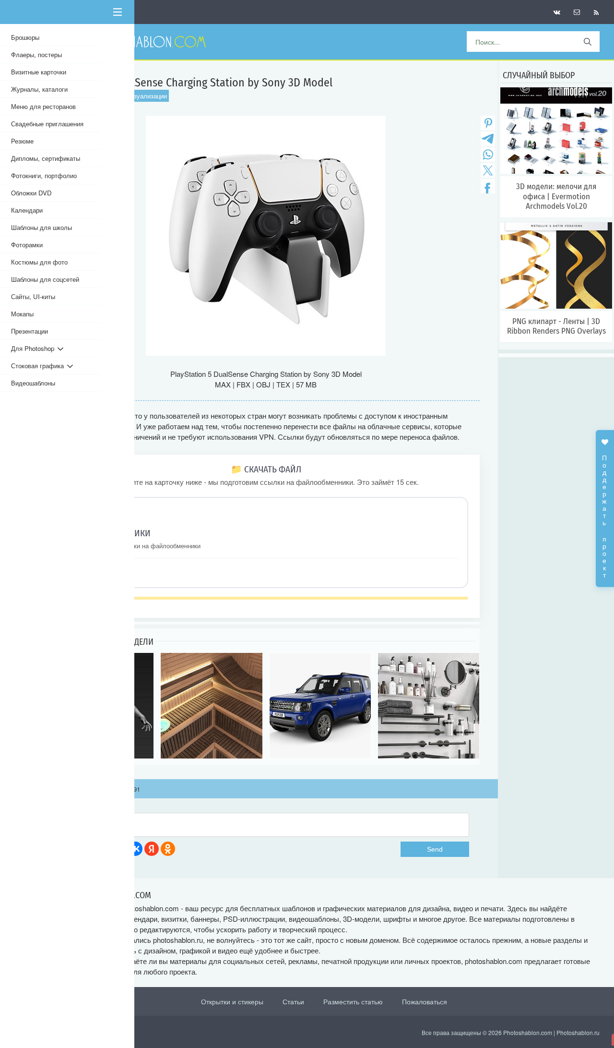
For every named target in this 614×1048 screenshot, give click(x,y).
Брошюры (25, 37)
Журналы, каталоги (39, 89)
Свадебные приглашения (47, 123)
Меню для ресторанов (43, 106)
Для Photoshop (34, 348)
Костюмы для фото (39, 261)
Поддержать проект (605, 511)
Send (435, 849)
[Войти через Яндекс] (151, 849)
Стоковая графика (39, 365)
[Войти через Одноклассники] (168, 849)
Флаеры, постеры (36, 54)
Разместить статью (353, 1001)
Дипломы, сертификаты (45, 158)
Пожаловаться (424, 1001)
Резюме (22, 140)
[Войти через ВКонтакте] (135, 849)
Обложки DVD (31, 192)
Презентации (29, 331)
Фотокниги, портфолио (44, 175)
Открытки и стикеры (232, 1001)
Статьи (293, 1001)
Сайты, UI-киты (33, 296)
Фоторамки (27, 244)
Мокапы (22, 313)
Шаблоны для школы (41, 227)
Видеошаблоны (33, 382)
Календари (27, 210)
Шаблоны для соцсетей (45, 279)
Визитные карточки (38, 71)
